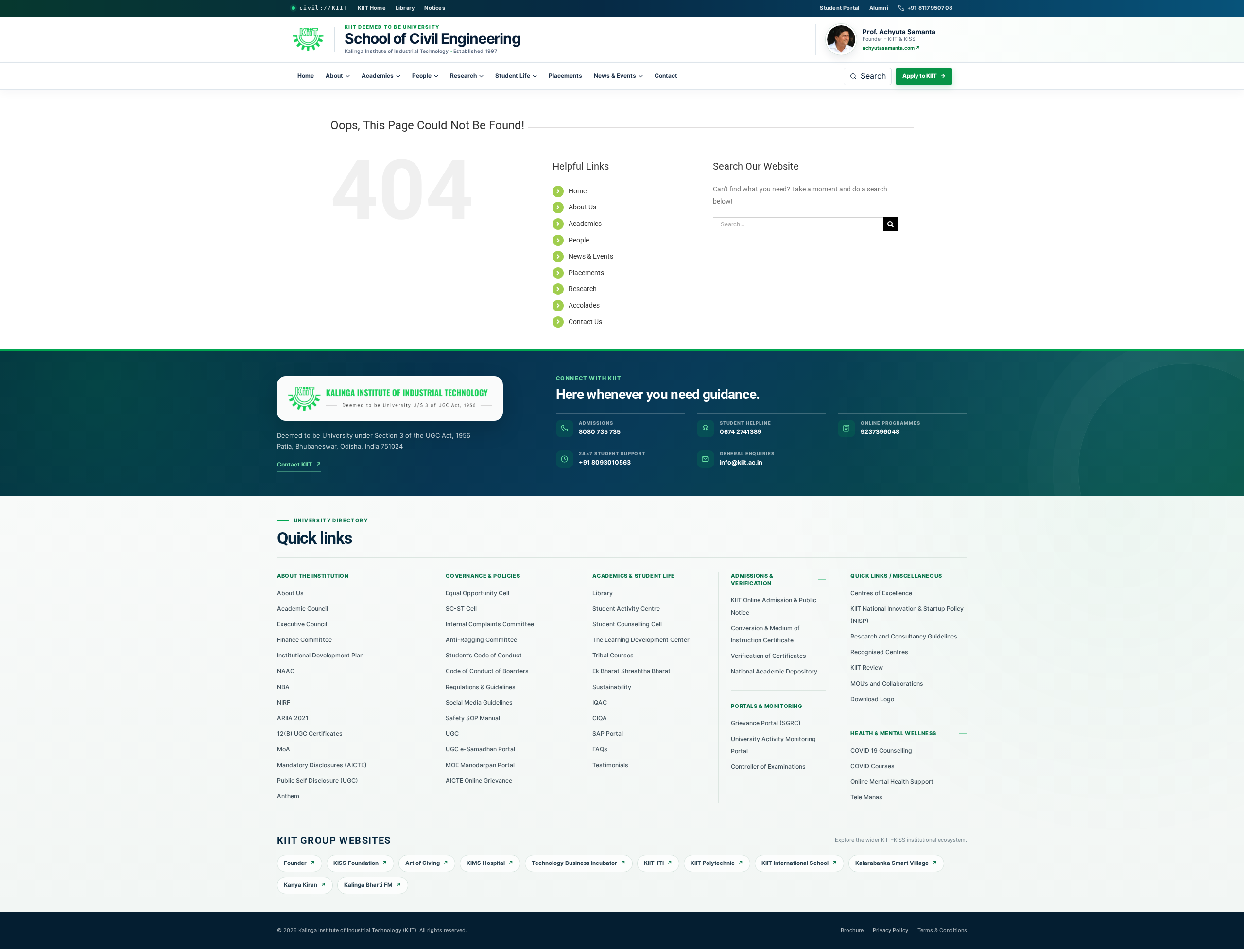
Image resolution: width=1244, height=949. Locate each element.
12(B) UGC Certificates (310, 733)
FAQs (599, 749)
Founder (295, 863)
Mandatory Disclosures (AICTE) (322, 765)
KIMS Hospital (485, 863)
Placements (565, 75)
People (422, 75)
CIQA (599, 718)
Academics (378, 75)
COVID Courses (872, 766)
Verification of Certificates (768, 655)
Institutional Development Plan (320, 655)
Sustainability (611, 686)
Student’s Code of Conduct (484, 655)
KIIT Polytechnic (713, 863)
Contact (666, 75)
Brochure (852, 930)
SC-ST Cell (461, 608)
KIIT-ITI (654, 863)
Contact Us (585, 322)
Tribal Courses (613, 655)
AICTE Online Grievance (479, 780)
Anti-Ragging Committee (481, 639)
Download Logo (872, 699)
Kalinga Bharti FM (368, 884)
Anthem (288, 796)
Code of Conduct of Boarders (487, 670)
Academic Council (302, 608)
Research (463, 75)
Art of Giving (422, 863)
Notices (434, 7)
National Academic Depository (774, 671)
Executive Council (302, 624)
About (334, 75)
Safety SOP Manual (473, 718)
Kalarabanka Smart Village (892, 863)
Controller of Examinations (768, 766)
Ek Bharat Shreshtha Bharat (631, 670)
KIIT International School (795, 863)
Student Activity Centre (626, 608)
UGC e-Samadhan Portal (480, 749)
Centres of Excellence (881, 593)
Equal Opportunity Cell (477, 593)
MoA (283, 749)
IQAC (599, 702)
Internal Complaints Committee (490, 624)
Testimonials (610, 765)
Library (405, 7)
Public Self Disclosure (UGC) (317, 780)
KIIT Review (866, 667)
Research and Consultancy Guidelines (903, 636)
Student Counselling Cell (627, 624)
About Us (582, 207)
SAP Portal (607, 733)
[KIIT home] (390, 398)
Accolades (584, 305)
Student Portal (839, 7)
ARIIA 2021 (293, 718)
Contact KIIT (299, 464)
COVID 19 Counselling (881, 750)
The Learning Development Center (641, 639)
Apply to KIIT (924, 75)
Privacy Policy (890, 930)
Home (305, 75)
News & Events (615, 75)
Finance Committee (304, 639)
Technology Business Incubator (574, 863)
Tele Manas (866, 797)
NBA (283, 686)
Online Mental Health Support (891, 781)
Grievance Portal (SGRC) (766, 722)
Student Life (512, 75)
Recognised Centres (879, 652)
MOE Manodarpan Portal (480, 765)
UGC (452, 733)
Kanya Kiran (300, 884)
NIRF (283, 702)
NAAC (285, 670)
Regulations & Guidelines (481, 686)
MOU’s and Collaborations (886, 683)
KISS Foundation (356, 863)
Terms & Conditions (942, 930)
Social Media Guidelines (479, 702)
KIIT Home (372, 7)
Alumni (878, 7)
